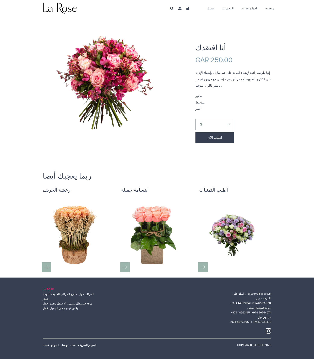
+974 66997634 (261, 303)
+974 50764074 (261, 312)
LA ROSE (48, 289)
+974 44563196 (239, 322)
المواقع (55, 345)
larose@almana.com (259, 293)
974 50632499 (262, 322)
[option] (112, 106)
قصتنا (46, 345)
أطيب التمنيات (213, 190)
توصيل (65, 345)
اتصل (73, 345)
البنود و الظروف (87, 345)
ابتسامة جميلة (135, 190)
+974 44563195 (241, 312)
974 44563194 (241, 303)
